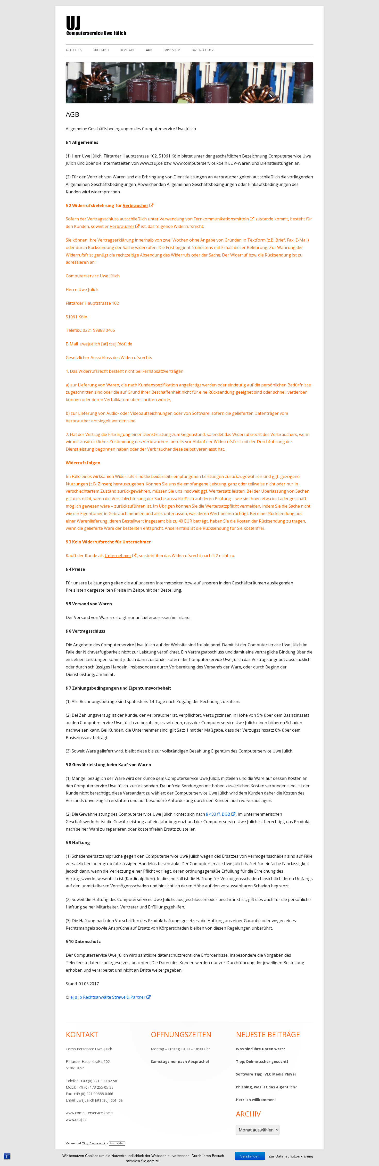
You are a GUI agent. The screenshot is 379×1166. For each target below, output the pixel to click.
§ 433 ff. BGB (221, 814)
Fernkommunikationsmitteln (224, 219)
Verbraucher (138, 205)
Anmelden (117, 1143)
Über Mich (101, 50)
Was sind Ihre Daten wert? (260, 1048)
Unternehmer (121, 555)
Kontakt (127, 50)
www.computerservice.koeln (89, 1112)
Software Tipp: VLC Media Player (266, 1074)
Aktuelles (73, 50)
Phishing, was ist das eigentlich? (266, 1087)
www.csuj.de (76, 1119)
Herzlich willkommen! (256, 1099)
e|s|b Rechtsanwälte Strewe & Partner (110, 997)
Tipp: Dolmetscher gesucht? (262, 1061)
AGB (149, 50)
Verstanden (250, 1156)
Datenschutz (203, 50)
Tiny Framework (93, 1143)
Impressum (172, 50)
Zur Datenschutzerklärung (291, 1156)
